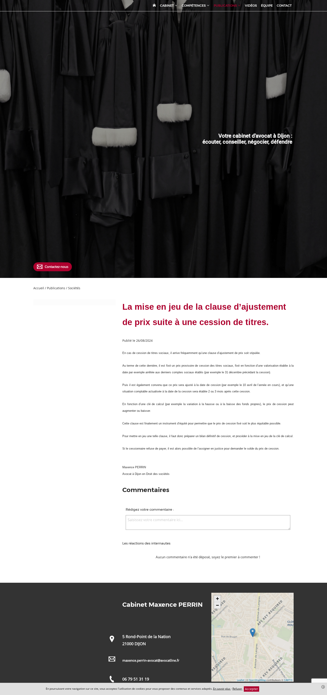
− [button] (217, 605)
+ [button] (217, 598)
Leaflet (240, 680)
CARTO (288, 680)
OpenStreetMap (257, 680)
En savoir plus (222, 689)
